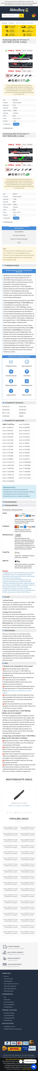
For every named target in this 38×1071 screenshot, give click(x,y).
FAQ (5, 997)
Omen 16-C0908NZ (7, 459)
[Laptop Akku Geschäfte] (19, 11)
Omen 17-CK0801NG (8, 478)
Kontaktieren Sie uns (9, 1026)
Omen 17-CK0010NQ (8, 471)
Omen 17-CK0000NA (25, 465)
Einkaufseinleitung (9, 1002)
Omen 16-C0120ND (24, 449)
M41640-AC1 (6, 406)
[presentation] (19, 228)
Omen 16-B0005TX (7, 427)
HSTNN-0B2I (5, 416)
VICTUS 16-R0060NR (8, 481)
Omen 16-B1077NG (7, 443)
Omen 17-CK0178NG (24, 475)
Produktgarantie (8, 981)
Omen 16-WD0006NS (25, 462)
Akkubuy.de (18, 1055)
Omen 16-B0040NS (24, 427)
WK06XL (21, 416)
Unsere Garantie (8, 979)
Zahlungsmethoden (9, 1018)
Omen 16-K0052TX (24, 459)
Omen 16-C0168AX (7, 452)
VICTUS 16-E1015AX (25, 478)
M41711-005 (6, 413)
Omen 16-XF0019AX (8, 465)
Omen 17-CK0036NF (24, 471)
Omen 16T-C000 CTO (8, 462)
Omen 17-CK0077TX (8, 475)
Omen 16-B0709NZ (7, 437)
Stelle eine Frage (8, 128)
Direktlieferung (8, 1020)
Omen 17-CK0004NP (24, 468)
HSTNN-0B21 (22, 410)
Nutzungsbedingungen (10, 988)
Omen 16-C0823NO (7, 456)
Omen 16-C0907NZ (24, 456)
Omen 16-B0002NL (24, 424)
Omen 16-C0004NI (24, 443)
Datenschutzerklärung (10, 986)
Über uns (6, 976)
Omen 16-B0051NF (7, 430)
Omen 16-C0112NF (7, 449)
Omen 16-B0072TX (24, 430)
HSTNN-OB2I (22, 406)
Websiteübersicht (8, 991)
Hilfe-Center (7, 999)
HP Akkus (11, 23)
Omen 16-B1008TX (24, 437)
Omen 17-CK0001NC (8, 468)
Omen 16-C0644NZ (24, 452)
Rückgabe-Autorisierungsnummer (13, 1029)
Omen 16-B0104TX (24, 434)
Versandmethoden (9, 1015)
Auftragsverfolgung (9, 1013)
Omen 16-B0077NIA (8, 434)
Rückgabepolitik (8, 1007)
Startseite (4, 23)
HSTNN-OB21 (6, 410)
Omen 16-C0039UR (7, 446)
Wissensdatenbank (9, 1004)
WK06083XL (22, 413)
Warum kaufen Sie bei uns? (11, 983)
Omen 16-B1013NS (7, 440)
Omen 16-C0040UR (24, 446)
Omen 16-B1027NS (24, 440)
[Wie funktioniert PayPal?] (29, 1050)
